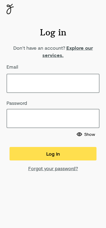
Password (17, 102)
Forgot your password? (53, 168)
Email (12, 66)
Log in (53, 153)
